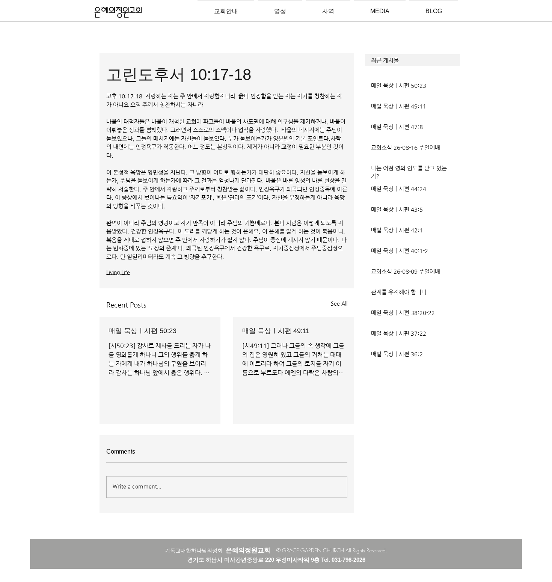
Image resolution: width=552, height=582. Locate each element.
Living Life (118, 272)
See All (339, 303)
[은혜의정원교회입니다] (118, 13)
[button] (412, 60)
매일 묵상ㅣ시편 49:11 (275, 331)
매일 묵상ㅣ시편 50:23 (142, 331)
